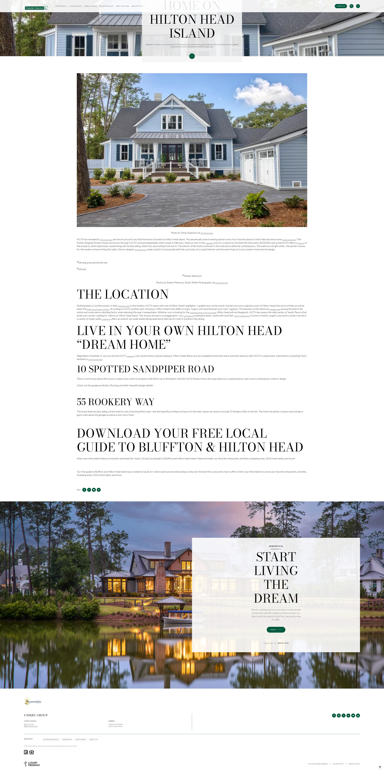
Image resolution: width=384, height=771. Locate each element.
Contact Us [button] (93, 739)
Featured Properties (51, 739)
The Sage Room (106, 319)
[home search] (352, 6)
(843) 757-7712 (137, 6)
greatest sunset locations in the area (98, 309)
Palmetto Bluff (106, 6)
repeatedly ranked (275, 309)
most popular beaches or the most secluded (203, 312)
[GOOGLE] (339, 716)
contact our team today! (95, 359)
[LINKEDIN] (348, 716)
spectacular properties (289, 240)
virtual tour (300, 243)
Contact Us (341, 6)
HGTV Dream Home (207, 233)
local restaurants (189, 316)
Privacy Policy (354, 764)
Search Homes (90, 6)
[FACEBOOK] (334, 716)
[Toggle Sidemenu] (358, 6)
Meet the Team (122, 6)
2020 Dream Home (106, 240)
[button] (276, 630)
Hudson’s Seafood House (242, 316)
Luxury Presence (321, 764)
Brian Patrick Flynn (140, 250)
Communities (76, 6)
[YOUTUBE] (353, 716)
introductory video (124, 306)
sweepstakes (209, 243)
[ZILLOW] (358, 716)
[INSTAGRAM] (344, 716)
